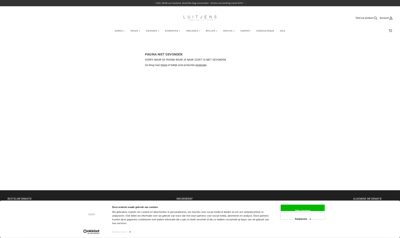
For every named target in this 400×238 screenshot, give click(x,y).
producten (201, 65)
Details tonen (119, 231)
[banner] (200, 17)
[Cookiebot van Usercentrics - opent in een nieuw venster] (91, 232)
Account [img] (384, 17)
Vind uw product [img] (364, 17)
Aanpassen (301, 218)
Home (164, 65)
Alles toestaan (302, 210)
